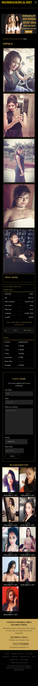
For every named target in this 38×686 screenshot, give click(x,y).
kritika (10, 493)
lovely (28, 553)
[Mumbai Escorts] (16, 2)
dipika (27, 582)
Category (14, 656)
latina (27, 493)
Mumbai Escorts (17, 653)
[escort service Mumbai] (10, 513)
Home (7, 653)
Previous (6, 286)
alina (10, 612)
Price (34, 656)
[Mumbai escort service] (27, 483)
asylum (10, 582)
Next (19, 286)
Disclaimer (24, 659)
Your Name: (8, 390)
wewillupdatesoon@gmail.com (19, 647)
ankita (10, 553)
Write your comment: (11, 407)
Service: (7, 437)
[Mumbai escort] (10, 483)
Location (5, 656)
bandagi (27, 523)
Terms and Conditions (19, 662)
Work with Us (25, 656)
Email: (7, 398)
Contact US (14, 659)
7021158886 (20, 644)
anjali (10, 523)
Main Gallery (14, 286)
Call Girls (29, 653)
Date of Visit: (9, 447)
